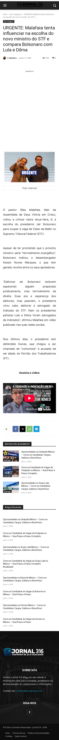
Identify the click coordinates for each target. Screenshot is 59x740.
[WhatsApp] (29, 429)
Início (5, 14)
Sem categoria (16, 14)
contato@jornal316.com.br (29, 690)
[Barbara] (5, 58)
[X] (23, 429)
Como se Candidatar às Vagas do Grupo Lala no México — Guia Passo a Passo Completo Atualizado (25, 564)
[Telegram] (36, 429)
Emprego (7, 460)
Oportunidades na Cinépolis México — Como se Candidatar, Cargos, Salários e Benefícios (38, 455)
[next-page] (10, 498)
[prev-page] (5, 498)
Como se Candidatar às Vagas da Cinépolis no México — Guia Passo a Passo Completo (38, 470)
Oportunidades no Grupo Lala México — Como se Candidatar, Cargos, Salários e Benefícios (36, 486)
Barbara (13, 58)
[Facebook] (16, 429)
